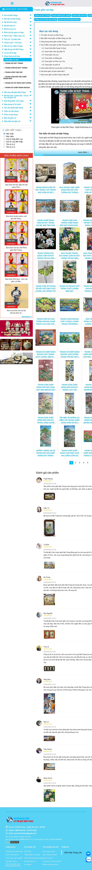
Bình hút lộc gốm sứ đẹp (14, 32)
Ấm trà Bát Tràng (11, 15)
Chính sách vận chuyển (14, 858)
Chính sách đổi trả (12, 855)
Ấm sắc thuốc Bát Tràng (13, 108)
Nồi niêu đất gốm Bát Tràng (15, 92)
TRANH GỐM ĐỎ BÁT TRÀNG (61, 15)
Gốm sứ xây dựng (11, 111)
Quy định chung (11, 861)
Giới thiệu (27, 851)
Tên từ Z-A (10, 147)
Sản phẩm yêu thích (50, 855)
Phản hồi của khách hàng (33, 858)
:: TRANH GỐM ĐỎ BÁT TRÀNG (15, 68)
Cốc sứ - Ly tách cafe (12, 39)
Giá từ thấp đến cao (14, 139)
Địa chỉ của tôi (48, 858)
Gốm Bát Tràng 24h (73, 852)
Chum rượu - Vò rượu (13, 42)
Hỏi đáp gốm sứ (30, 861)
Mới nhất (9, 134)
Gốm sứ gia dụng (11, 114)
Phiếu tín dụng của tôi (50, 864)
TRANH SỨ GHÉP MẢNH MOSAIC (69, 19)
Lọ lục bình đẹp (10, 53)
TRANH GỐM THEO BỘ (79, 15)
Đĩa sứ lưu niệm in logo (13, 46)
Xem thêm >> (27, 316)
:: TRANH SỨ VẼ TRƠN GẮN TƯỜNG (17, 83)
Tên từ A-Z (10, 144)
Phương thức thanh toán (14, 851)
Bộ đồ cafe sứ (9, 26)
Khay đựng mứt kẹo (12, 56)
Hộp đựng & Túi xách (12, 104)
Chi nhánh (28, 864)
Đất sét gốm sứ (10, 118)
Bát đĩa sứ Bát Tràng (12, 19)
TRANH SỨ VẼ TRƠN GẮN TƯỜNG (46, 19)
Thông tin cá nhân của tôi (52, 861)
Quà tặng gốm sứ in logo (14, 101)
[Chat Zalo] (88, 859)
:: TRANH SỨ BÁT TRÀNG (13, 63)
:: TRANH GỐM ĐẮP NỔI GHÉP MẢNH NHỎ (15, 77)
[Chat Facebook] (88, 853)
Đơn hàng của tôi (49, 851)
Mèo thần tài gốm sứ (12, 121)
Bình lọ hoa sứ (10, 29)
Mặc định (10, 136)
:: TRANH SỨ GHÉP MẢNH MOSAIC (16, 87)
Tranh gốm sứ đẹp (11, 60)
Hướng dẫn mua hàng (32, 855)
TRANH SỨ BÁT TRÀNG (42, 15)
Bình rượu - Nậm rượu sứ (14, 36)
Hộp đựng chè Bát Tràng (13, 49)
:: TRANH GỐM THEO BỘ (12, 72)
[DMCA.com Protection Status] (12, 842)
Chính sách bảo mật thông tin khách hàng (13, 865)
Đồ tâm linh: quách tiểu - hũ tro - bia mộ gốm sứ (17, 96)
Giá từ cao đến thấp (14, 142)
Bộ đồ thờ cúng (10, 22)
